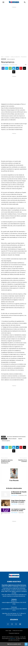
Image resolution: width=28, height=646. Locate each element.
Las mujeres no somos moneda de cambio (18, 509)
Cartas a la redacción (15, 56)
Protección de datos (17, 630)
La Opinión (7, 56)
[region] (14, 32)
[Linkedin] (17, 68)
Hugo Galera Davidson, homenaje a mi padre (18, 501)
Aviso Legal (8, 630)
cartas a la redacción (12, 438)
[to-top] (26, 643)
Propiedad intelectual (14, 633)
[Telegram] (13, 68)
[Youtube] (20, 624)
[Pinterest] (20, 68)
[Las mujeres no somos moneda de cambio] (5, 511)
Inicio (2, 56)
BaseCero (12, 638)
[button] (3, 2)
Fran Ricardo (5, 64)
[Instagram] (12, 624)
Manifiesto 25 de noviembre (22, 460)
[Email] (24, 68)
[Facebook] (3, 68)
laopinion (20, 438)
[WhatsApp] (10, 68)
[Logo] (14, 577)
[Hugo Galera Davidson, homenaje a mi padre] (5, 503)
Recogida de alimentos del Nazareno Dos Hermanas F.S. (7, 461)
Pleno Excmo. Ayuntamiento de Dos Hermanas (16, 436)
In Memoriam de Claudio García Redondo (18, 492)
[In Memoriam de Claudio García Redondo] (5, 494)
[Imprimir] (13, 71)
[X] (6, 68)
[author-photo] (14, 478)
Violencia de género (6, 440)
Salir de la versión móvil (14, 644)
